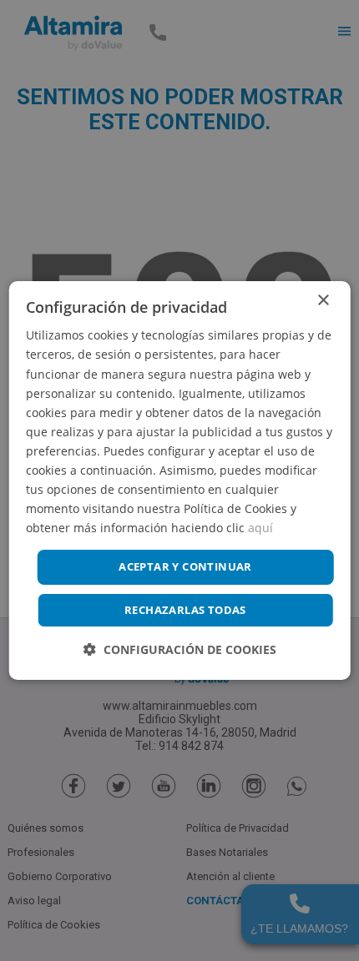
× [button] (322, 300)
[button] (179, 649)
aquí (260, 528)
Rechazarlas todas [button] (185, 609)
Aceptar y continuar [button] (185, 566)
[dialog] (180, 480)
